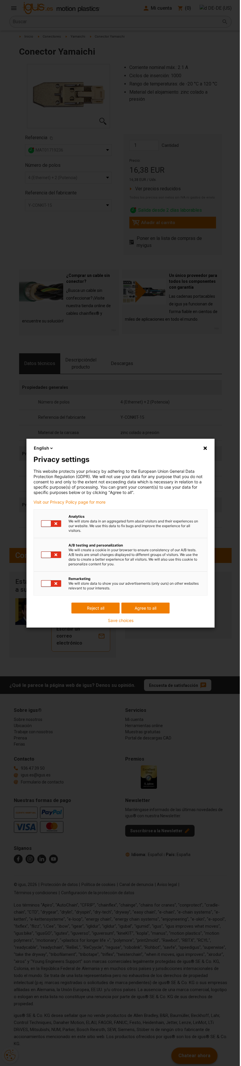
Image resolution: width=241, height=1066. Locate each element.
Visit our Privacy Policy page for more (70, 502)
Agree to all (145, 608)
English (41, 447)
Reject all (95, 608)
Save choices (120, 620)
